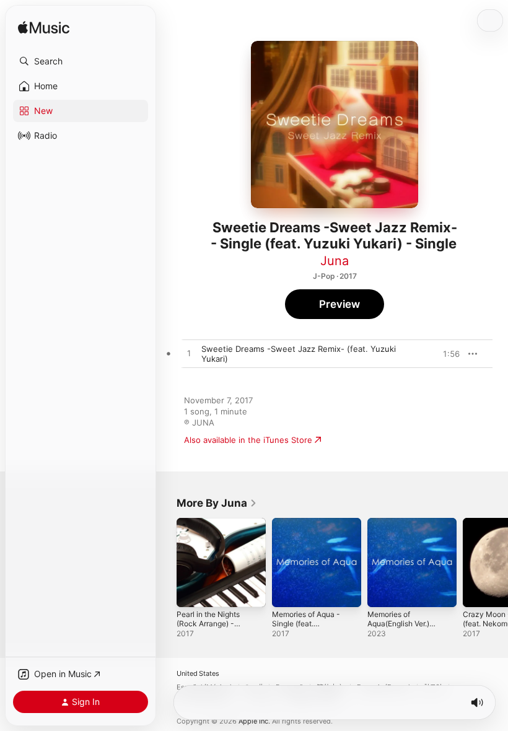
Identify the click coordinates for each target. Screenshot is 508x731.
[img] (43, 28)
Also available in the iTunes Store (248, 440)
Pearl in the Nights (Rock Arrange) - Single (208, 623)
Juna (334, 260)
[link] (217, 503)
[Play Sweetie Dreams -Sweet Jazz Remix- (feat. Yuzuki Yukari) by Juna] (189, 353)
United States (198, 673)
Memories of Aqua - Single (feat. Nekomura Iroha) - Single (306, 628)
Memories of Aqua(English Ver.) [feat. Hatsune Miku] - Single (405, 628)
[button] (80, 61)
